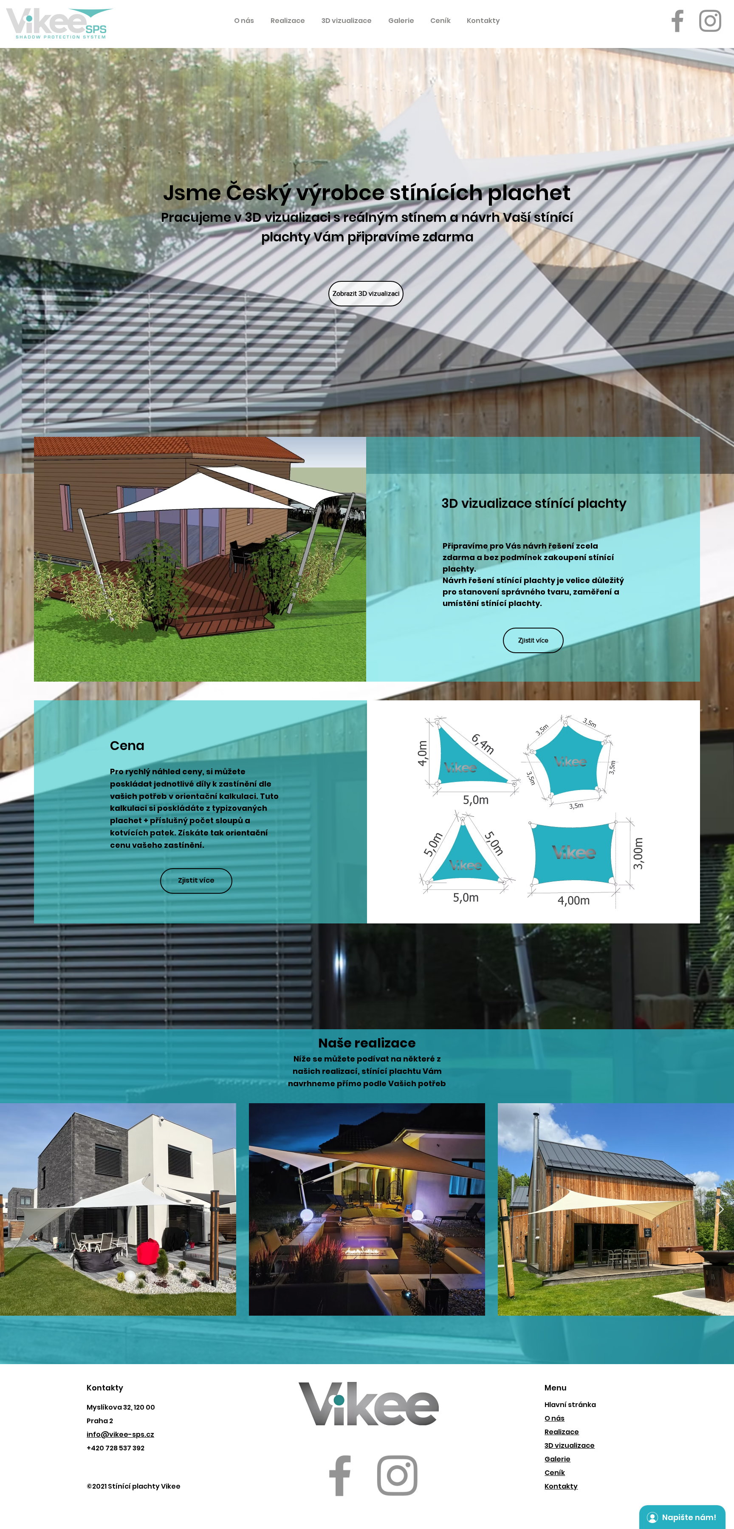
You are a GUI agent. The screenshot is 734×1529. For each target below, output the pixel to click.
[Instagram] (710, 21)
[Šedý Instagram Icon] (397, 1475)
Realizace (562, 1432)
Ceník (555, 1473)
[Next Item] (720, 1209)
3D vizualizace (570, 1445)
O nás (555, 1418)
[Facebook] (677, 21)
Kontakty (561, 1486)
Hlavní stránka (570, 1405)
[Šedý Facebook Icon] (340, 1475)
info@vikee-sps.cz (120, 1434)
